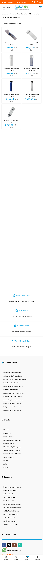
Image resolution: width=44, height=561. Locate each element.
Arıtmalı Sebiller (8, 494)
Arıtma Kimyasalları (10, 518)
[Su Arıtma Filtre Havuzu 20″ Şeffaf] (31, 86)
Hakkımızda (7, 433)
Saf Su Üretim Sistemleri (11, 511)
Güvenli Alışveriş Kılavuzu (12, 454)
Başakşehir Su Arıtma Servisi (13, 386)
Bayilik (5, 460)
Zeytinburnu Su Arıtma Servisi (13, 393)
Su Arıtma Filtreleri (9, 497)
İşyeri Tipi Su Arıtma (10, 490)
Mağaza (6, 430)
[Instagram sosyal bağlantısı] (37, 2)
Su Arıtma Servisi (10, 363)
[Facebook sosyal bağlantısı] (32, 2)
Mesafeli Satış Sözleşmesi (12, 447)
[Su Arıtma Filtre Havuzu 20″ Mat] (11, 86)
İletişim (5, 467)
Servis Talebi (22, 2)
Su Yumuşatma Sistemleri (12, 507)
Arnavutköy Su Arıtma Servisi (13, 400)
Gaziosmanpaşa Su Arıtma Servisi (14, 379)
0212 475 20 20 (8, 2)
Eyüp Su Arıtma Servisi (11, 383)
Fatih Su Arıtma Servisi (11, 390)
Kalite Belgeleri (8, 436)
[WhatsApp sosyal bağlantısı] (40, 2)
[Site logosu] (21, 7)
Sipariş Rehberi (8, 457)
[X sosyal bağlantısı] (34, 2)
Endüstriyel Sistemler (10, 514)
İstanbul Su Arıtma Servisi (12, 372)
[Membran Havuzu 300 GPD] (31, 34)
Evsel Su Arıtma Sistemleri (12, 487)
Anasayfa (5, 14)
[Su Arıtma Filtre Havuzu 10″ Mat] (11, 60)
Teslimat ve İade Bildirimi (11, 450)
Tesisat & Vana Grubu (10, 525)
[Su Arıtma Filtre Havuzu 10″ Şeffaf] (31, 60)
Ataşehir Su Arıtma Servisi (12, 410)
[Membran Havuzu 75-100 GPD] (11, 34)
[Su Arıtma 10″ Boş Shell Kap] (11, 112)
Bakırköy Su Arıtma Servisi (12, 403)
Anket (5, 464)
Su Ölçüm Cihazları (9, 521)
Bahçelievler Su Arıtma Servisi (13, 407)
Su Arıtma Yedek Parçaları (18, 14)
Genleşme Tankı (8, 501)
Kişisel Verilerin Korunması (12, 440)
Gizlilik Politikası (8, 443)
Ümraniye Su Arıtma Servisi (12, 396)
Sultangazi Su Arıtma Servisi (12, 376)
